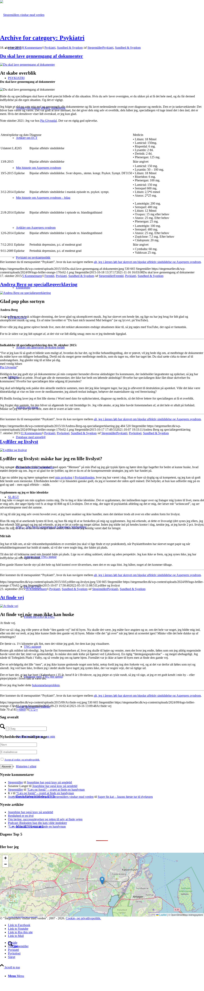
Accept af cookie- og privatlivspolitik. (22, 759)
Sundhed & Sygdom (70, 47)
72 (33, 709)
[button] (102, 880)
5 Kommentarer (32, 276)
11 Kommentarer (31, 433)
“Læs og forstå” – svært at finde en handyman (56, 789)
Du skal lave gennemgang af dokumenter (41, 56)
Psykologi (63, 433)
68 (21, 709)
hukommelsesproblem (46, 685)
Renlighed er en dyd (20, 815)
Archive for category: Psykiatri (42, 37)
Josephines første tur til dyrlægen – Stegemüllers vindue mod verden (51, 796)
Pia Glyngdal (48, 120)
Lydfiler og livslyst (19, 441)
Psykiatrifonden (84, 477)
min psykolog (63, 477)
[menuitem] (106, 976)
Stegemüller (94, 47)
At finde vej (12, 597)
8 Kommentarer (32, 47)
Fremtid (49, 276)
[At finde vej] (9, 606)
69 (24, 709)
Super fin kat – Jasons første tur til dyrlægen (125, 796)
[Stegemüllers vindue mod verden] (22, 15)
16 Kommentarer (36, 589)
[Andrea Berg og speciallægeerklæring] (25, 293)
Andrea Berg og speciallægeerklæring (38, 284)
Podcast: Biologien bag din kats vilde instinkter (37, 823)
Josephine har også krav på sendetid (49, 782)
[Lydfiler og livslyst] (13, 450)
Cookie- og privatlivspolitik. (83, 918)
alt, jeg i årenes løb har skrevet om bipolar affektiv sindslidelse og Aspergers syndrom (147, 262)
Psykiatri (49, 47)
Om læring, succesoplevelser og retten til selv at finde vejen (45, 819)
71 (30, 709)
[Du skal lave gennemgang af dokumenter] (27, 64)
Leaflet (163, 914)
